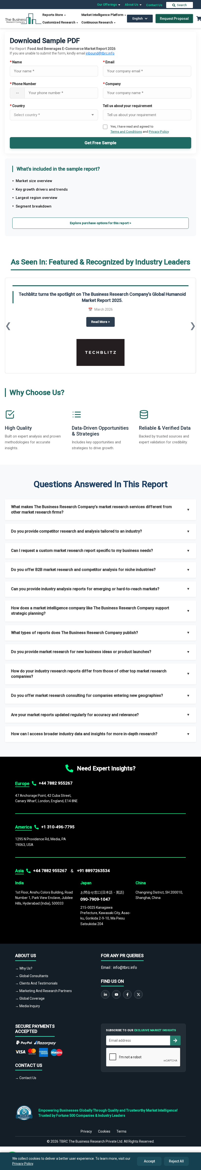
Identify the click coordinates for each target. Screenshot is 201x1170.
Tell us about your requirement (127, 106)
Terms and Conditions (126, 131)
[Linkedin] (105, 994)
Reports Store (53, 15)
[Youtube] (116, 994)
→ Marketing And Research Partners (43, 991)
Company (112, 84)
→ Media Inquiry (27, 1006)
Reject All (176, 1161)
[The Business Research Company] (23, 18)
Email (108, 62)
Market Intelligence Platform (102, 15)
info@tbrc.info (125, 967)
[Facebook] (127, 994)
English (137, 18)
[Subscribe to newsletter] (175, 1040)
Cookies (104, 1131)
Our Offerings (107, 4)
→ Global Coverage (30, 998)
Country (17, 106)
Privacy (86, 1131)
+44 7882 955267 (56, 783)
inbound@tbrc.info (100, 53)
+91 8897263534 (93, 870)
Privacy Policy (159, 131)
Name (16, 62)
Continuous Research (97, 22)
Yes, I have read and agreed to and (139, 128)
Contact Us (154, 5)
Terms (121, 1131)
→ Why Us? (23, 968)
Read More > (103, 322)
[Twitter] (138, 994)
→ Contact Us (25, 1078)
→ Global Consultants (31, 976)
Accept (149, 1161)
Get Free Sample (100, 142)
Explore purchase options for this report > (100, 223)
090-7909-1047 (95, 899)
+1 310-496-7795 (58, 826)
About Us (132, 4)
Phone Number (23, 84)
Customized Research (59, 22)
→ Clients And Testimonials (36, 983)
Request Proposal (174, 19)
